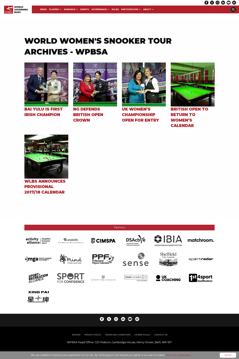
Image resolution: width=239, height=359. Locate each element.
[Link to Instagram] (217, 3)
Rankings (69, 9)
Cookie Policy (142, 334)
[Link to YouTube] (228, 3)
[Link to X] (212, 3)
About (147, 9)
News (43, 9)
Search (233, 9)
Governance (98, 9)
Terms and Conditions (117, 334)
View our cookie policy (178, 355)
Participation (129, 9)
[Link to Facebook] (206, 3)
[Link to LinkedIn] (223, 3)
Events (84, 9)
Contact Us (160, 334)
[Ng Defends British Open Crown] (95, 84)
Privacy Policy (93, 334)
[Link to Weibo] (234, 3)
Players (54, 9)
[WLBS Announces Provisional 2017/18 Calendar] (46, 156)
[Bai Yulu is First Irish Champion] (46, 84)
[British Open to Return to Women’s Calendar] (193, 84)
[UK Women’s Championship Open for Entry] (144, 84)
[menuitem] (43, 9)
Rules (115, 9)
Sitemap (76, 334)
